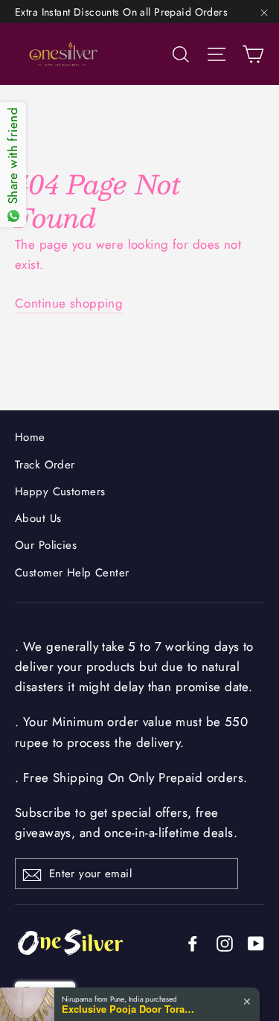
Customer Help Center (72, 572)
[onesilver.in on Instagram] (225, 942)
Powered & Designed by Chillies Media (148, 999)
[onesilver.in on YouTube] (256, 942)
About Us (38, 518)
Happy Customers (60, 491)
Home (30, 437)
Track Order (45, 465)
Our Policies (46, 545)
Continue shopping (69, 303)
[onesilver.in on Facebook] (193, 942)
